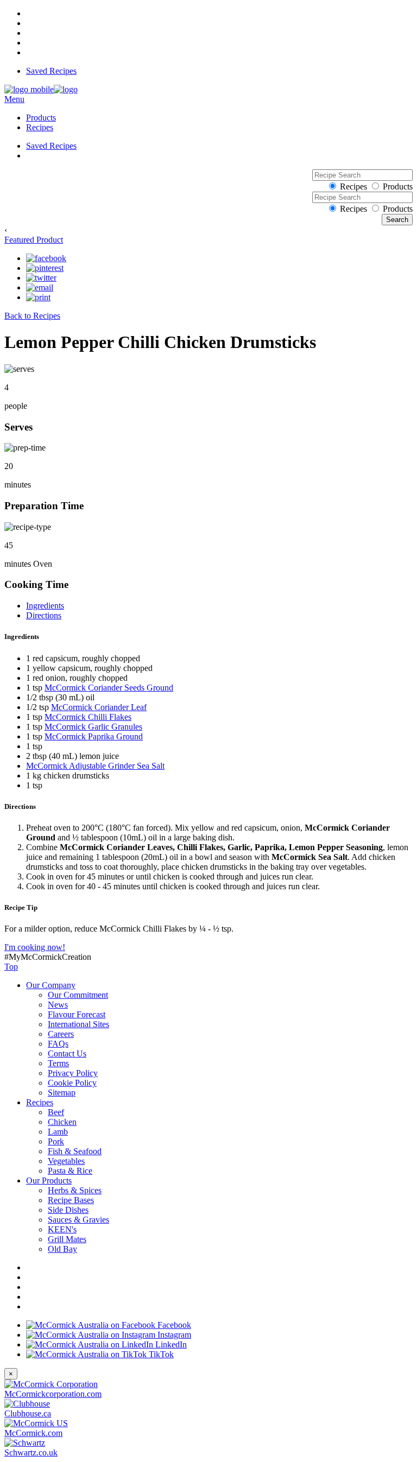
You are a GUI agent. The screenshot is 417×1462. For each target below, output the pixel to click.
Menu (14, 99)
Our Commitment (78, 994)
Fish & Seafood (75, 1151)
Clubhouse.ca (27, 1413)
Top (11, 966)
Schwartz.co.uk (31, 1452)
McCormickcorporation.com (53, 1393)
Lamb (58, 1131)
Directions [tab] (43, 615)
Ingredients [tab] (45, 605)
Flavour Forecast (76, 1014)
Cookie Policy (72, 1082)
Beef (56, 1112)
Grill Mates (67, 1239)
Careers (61, 1034)
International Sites (78, 1024)
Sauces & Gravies (78, 1219)
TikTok (160, 1354)
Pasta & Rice (70, 1170)
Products (41, 117)
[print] (38, 297)
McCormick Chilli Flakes (88, 716)
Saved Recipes (51, 70)
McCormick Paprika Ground (94, 736)
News (58, 1004)
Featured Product (33, 239)
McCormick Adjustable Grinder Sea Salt (95, 765)
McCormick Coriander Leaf (99, 707)
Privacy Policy (73, 1073)
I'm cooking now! (34, 947)
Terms (58, 1063)
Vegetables (66, 1161)
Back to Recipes (32, 315)
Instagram (173, 1334)
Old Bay (62, 1249)
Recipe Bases (71, 1200)
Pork (56, 1141)
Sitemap (61, 1092)
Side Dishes (68, 1209)
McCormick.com (33, 1433)
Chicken (62, 1121)
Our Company (50, 985)
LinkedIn (170, 1344)
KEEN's (62, 1229)
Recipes (39, 127)
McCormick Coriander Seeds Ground (109, 687)
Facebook (173, 1325)
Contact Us (67, 1053)
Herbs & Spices (75, 1190)
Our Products (49, 1180)
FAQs (58, 1043)
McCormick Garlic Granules (93, 726)
